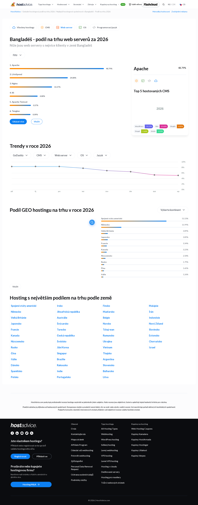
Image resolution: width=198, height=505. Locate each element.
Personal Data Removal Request (82, 467)
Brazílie (61, 359)
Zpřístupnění (77, 461)
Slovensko (108, 365)
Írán (151, 311)
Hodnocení (62, 4)
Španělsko (16, 371)
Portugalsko (64, 377)
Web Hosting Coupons (141, 428)
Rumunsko (108, 335)
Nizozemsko (106, 256)
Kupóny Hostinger (139, 445)
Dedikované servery (110, 472)
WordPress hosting (110, 439)
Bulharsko (108, 371)
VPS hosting (106, 455)
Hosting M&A (29, 484)
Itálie (103, 274)
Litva (105, 377)
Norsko (107, 323)
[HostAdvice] (22, 4)
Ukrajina (107, 341)
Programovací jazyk (107, 27)
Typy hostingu (44, 4)
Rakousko (62, 365)
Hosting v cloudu (109, 466)
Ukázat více (18, 121)
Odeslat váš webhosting (82, 450)
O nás (73, 428)
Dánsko (15, 365)
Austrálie (62, 317)
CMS (47, 27)
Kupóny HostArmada (141, 439)
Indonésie (154, 317)
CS (184, 4)
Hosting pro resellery (111, 477)
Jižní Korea (63, 347)
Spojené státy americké (111, 218)
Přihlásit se (42, 456)
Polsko (14, 377)
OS (84, 27)
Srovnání (77, 4)
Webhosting (107, 434)
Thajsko (107, 353)
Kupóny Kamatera (139, 434)
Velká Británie (107, 231)
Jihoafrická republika (68, 311)
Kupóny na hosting (112, 4)
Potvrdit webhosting (80, 455)
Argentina (108, 359)
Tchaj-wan (108, 329)
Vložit (37, 121)
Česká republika (66, 335)
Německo (105, 225)
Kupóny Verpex (138, 455)
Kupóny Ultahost (139, 450)
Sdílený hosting (108, 445)
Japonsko (105, 237)
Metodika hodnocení (161, 12)
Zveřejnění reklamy (179, 12)
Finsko (106, 305)
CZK (172, 4)
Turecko (61, 329)
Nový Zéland (156, 323)
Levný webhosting (109, 450)
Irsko (60, 305)
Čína (103, 268)
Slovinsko (154, 329)
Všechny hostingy (25, 27)
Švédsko (61, 341)
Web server (66, 27)
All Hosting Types (109, 428)
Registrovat (20, 456)
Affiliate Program (79, 445)
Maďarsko (108, 311)
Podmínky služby (79, 480)
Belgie (106, 317)
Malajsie (153, 305)
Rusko (104, 262)
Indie (59, 371)
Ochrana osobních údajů (82, 474)
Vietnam (107, 347)
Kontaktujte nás (78, 434)
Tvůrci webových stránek (113, 482)
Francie (104, 243)
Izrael (152, 347)
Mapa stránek (77, 439)
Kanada (104, 250)
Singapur (62, 353)
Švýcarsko (62, 323)
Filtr (15, 55)
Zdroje (91, 4)
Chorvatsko (155, 341)
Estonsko (154, 335)
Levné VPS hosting (109, 461)
